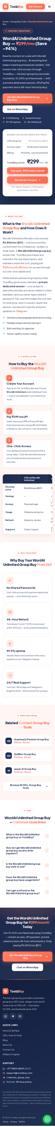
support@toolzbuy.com (19, 1073)
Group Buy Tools (18, 21)
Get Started (35, 6)
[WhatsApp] (6, 1016)
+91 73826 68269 (15, 1068)
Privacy (13, 1121)
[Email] (20, 1016)
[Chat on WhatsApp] (47, 1119)
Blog (5, 1040)
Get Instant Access (26, 180)
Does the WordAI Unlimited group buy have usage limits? (23, 878)
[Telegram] (13, 1016)
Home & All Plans (11, 1030)
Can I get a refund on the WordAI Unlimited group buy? (23, 892)
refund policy (42, 1103)
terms (5, 1106)
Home (6, 21)
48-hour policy (24, 1081)
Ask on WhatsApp (17, 109)
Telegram (21, 311)
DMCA (22, 1121)
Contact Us (8, 1049)
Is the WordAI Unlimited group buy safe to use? (23, 865)
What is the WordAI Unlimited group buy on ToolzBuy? (22, 836)
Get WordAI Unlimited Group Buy (25, 956)
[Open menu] (49, 6)
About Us (7, 1044)
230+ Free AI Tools (12, 1035)
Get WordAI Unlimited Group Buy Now (23, 98)
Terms (6, 1121)
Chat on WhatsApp (27, 967)
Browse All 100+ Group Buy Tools (25, 786)
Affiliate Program (11, 1054)
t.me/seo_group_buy (18, 1077)
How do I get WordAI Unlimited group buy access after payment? (23, 850)
